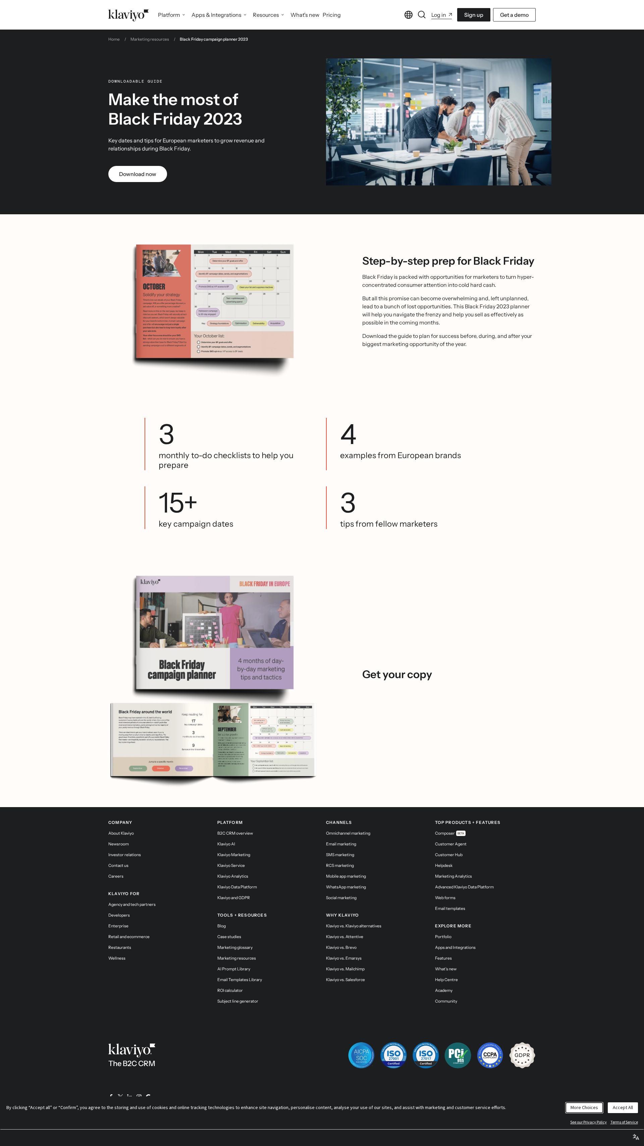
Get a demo (514, 14)
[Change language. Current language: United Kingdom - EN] (409, 15)
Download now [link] (137, 174)
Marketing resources (149, 39)
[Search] (422, 15)
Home (114, 39)
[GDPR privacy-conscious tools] (522, 1055)
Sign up (473, 14)
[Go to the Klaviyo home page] (128, 14)
